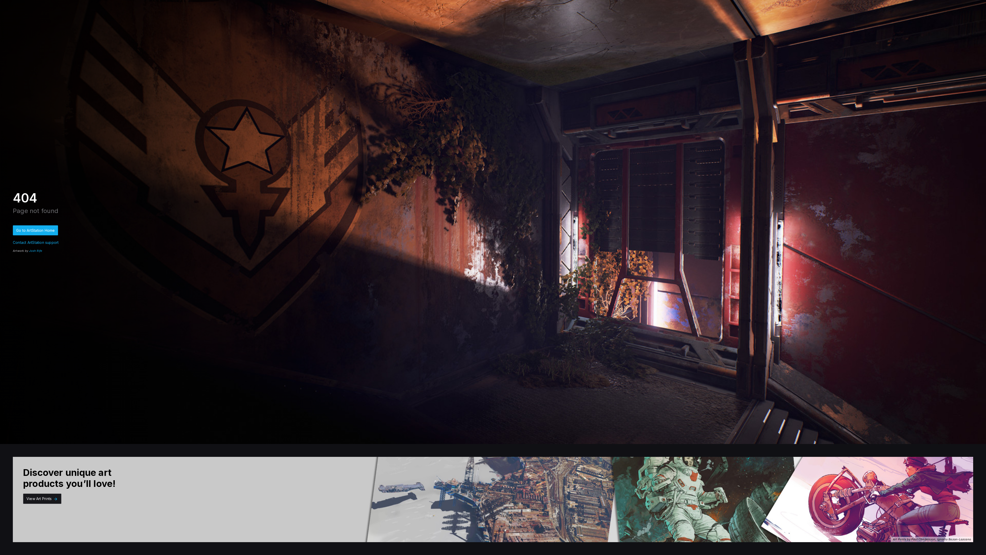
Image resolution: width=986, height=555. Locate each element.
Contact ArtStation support (36, 242)
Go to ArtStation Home (35, 230)
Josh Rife (35, 251)
